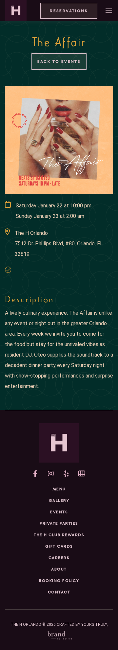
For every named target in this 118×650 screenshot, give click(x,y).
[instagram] (51, 474)
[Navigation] (108, 10)
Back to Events (59, 61)
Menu (59, 489)
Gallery (59, 500)
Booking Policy (59, 580)
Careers (59, 557)
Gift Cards (59, 546)
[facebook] (35, 474)
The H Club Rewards (59, 535)
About (59, 569)
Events (59, 512)
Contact (59, 592)
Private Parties (59, 523)
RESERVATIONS (69, 11)
